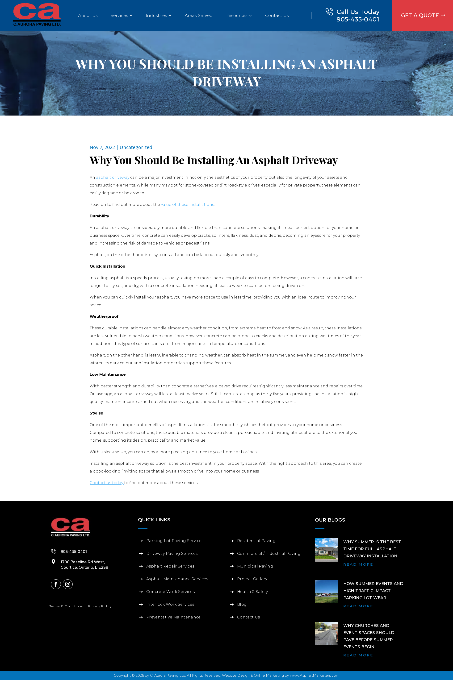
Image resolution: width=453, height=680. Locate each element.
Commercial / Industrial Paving (269, 553)
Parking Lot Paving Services (175, 541)
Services (119, 15)
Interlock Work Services (170, 604)
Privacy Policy (99, 606)
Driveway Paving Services (172, 553)
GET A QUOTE (420, 15)
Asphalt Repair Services (170, 566)
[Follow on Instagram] (68, 584)
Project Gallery (252, 579)
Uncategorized (136, 147)
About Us (88, 15)
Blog (242, 604)
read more (358, 564)
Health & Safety (252, 591)
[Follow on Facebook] (56, 584)
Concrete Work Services (170, 591)
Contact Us (277, 15)
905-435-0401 (358, 19)
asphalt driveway (112, 177)
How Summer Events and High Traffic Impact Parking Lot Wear (373, 590)
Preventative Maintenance (173, 617)
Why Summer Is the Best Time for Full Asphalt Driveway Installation (372, 548)
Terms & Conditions (66, 606)
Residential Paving (256, 541)
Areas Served (199, 15)
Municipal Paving (255, 566)
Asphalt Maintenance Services (177, 579)
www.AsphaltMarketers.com (315, 675)
